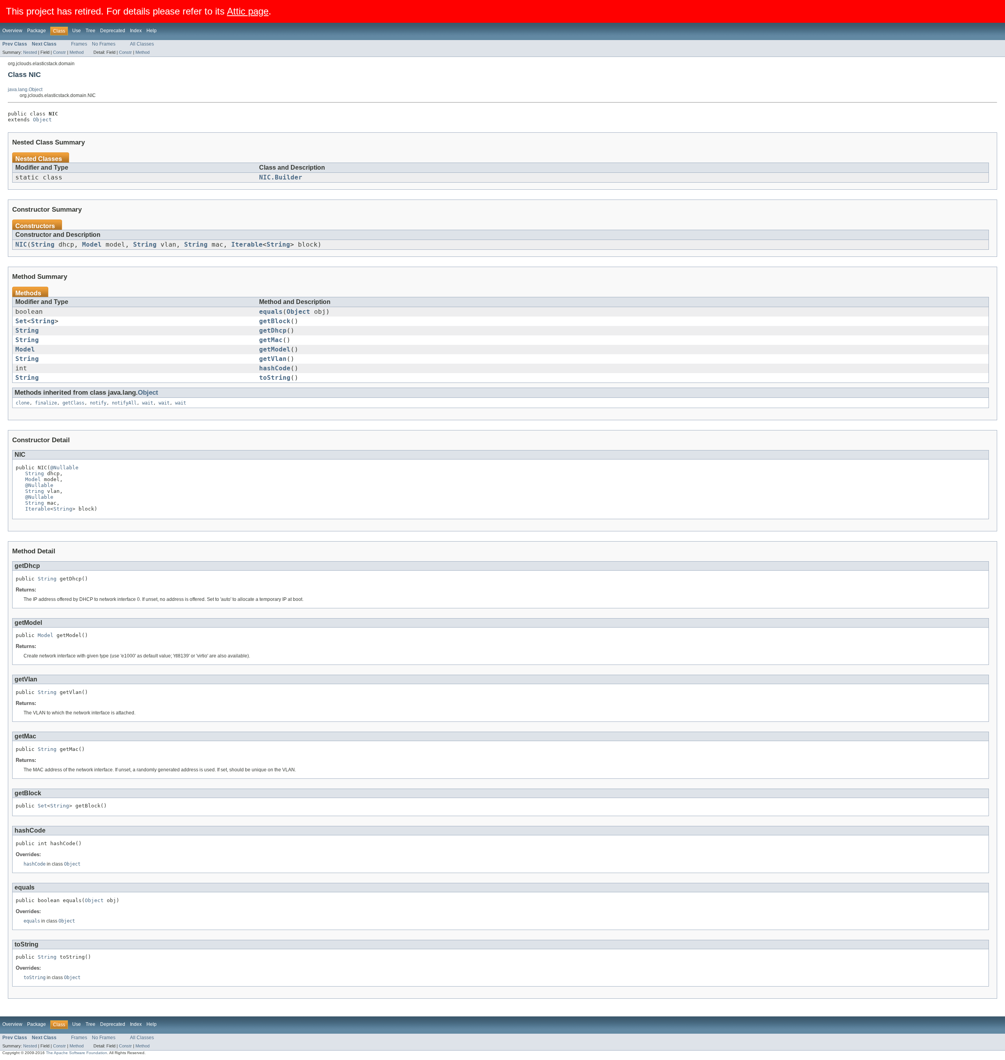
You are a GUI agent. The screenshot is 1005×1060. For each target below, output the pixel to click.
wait (147, 403)
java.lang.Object (25, 89)
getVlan (273, 358)
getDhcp (273, 330)
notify (98, 403)
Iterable (247, 244)
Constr (59, 52)
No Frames (103, 44)
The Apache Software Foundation (76, 1053)
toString (275, 377)
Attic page (248, 11)
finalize (46, 403)
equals (271, 311)
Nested (30, 52)
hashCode (275, 368)
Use (76, 30)
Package (36, 30)
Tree (90, 30)
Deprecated (112, 30)
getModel (275, 349)
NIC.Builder (280, 177)
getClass (73, 403)
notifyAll (124, 403)
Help (151, 30)
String (43, 244)
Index (136, 30)
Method (76, 52)
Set (21, 321)
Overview (12, 30)
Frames (79, 44)
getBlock (275, 321)
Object (42, 120)
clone (22, 403)
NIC (21, 244)
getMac (271, 340)
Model (92, 244)
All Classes (142, 44)
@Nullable (64, 468)
